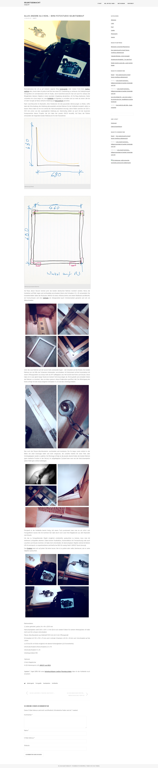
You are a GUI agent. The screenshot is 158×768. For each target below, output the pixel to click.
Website (27, 745)
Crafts (34, 18)
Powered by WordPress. (79, 766)
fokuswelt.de (59, 101)
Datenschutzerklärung (116, 127)
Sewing (113, 37)
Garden (113, 30)
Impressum (114, 123)
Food (112, 27)
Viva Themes (96, 766)
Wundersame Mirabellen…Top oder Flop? (121, 60)
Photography (114, 34)
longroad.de (63, 89)
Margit (112, 75)
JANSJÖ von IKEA (45, 665)
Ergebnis (29, 548)
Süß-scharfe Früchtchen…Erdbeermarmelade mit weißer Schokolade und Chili (121, 83)
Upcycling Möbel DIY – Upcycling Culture (121, 97)
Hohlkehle (50, 98)
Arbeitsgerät (30, 683)
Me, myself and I (109, 3)
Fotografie (38, 683)
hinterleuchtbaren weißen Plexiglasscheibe (58, 671)
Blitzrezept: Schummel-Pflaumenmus (120, 47)
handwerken (46, 683)
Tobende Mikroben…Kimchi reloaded (120, 56)
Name (26, 730)
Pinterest (131, 3)
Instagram (121, 3)
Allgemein (113, 20)
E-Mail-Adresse (29, 738)
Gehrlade (46, 298)
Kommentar (28, 715)
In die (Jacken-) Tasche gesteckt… (42, 693)
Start (100, 3)
